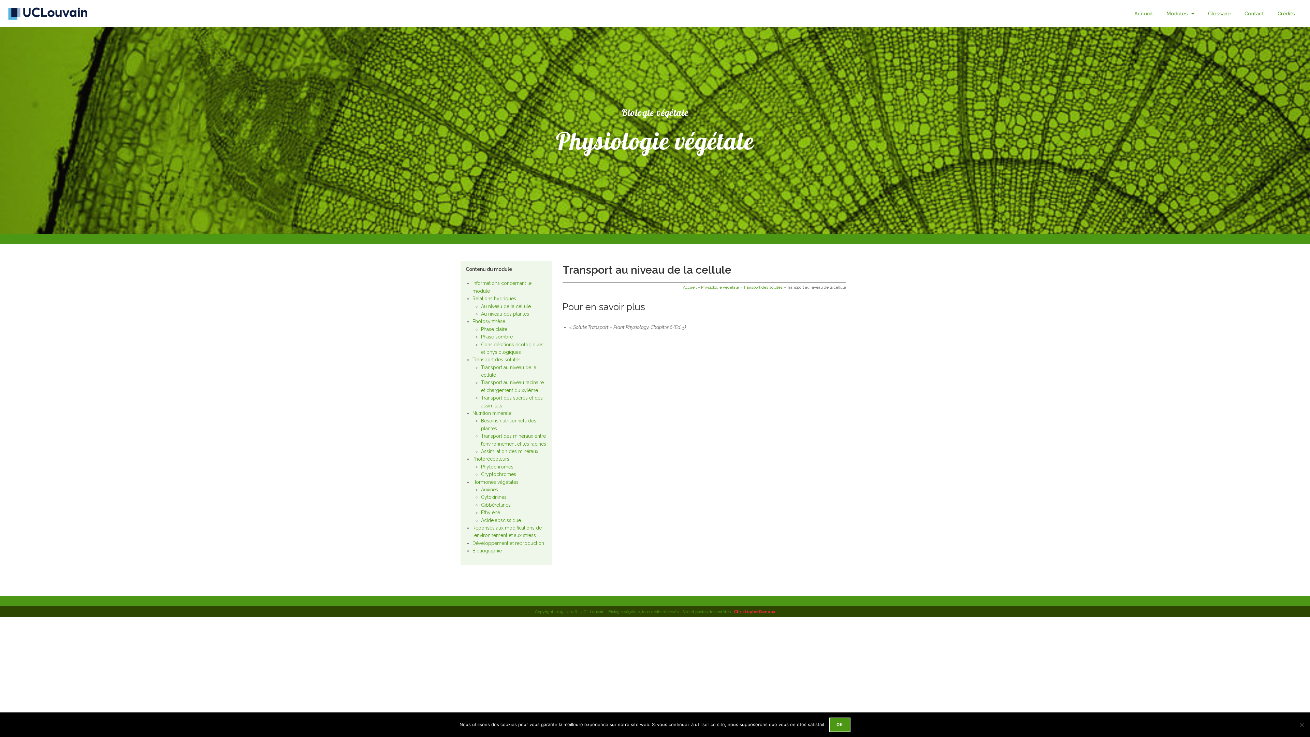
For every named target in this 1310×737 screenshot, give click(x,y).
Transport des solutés (496, 359)
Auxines (489, 489)
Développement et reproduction (508, 543)
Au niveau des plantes (505, 314)
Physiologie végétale (720, 287)
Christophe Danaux (754, 611)
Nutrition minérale (491, 413)
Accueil (1143, 14)
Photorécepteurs (490, 459)
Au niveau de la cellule (506, 306)
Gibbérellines (496, 505)
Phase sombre (497, 336)
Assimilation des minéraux (509, 451)
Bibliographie (487, 550)
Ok (839, 724)
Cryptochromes (498, 474)
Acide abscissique (501, 520)
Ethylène (490, 512)
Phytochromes (497, 466)
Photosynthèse (488, 321)
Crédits (1286, 14)
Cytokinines (494, 497)
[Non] (1301, 724)
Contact (1254, 14)
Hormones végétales (495, 482)
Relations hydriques (494, 298)
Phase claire (494, 329)
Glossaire (1219, 14)
